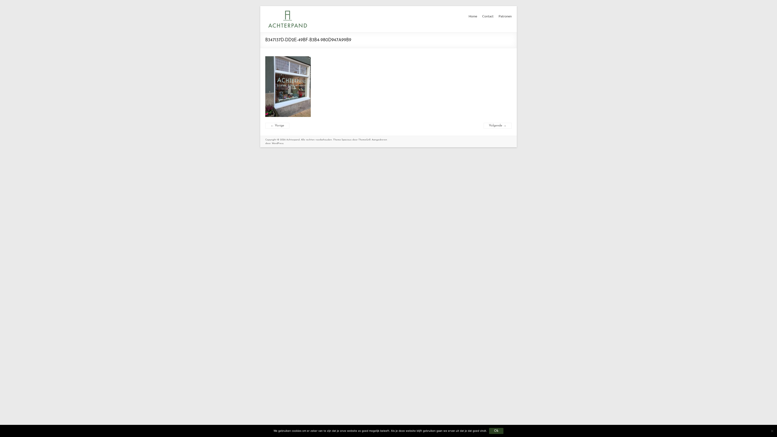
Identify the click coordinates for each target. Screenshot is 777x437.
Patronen (505, 16)
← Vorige (277, 125)
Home (473, 16)
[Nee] (772, 431)
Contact (488, 16)
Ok (496, 431)
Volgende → (497, 125)
